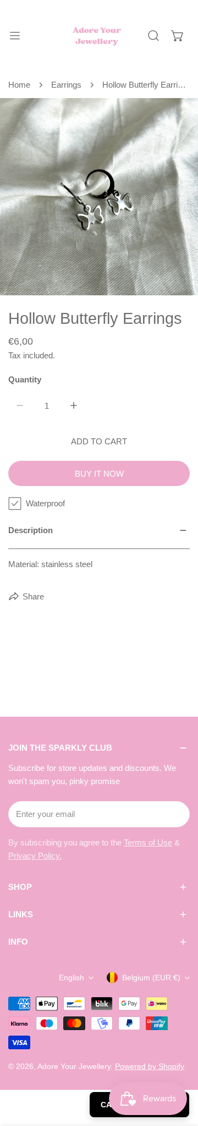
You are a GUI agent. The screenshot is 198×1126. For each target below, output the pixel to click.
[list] (99, 196)
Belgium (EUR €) (151, 977)
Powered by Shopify (149, 1066)
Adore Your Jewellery (74, 1066)
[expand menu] (14, 35)
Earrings (66, 84)
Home (19, 84)
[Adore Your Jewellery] (97, 35)
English (71, 977)
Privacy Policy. (35, 855)
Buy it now (99, 473)
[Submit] (175, 813)
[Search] (153, 36)
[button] (178, 36)
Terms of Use (148, 842)
